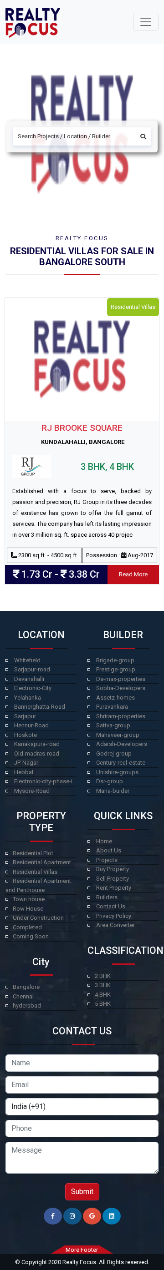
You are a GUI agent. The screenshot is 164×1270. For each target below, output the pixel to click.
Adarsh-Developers (121, 744)
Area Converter (115, 925)
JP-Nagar (26, 762)
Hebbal (23, 772)
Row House (28, 908)
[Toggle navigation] (146, 22)
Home (104, 841)
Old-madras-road (36, 753)
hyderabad (27, 1005)
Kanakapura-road (37, 744)
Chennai (23, 996)
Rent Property (113, 887)
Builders (107, 897)
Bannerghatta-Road (39, 706)
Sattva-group (113, 725)
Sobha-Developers (120, 688)
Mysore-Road (32, 790)
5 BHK (103, 1003)
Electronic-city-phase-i (43, 781)
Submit (82, 1191)
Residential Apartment (42, 862)
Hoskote (25, 734)
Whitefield (27, 660)
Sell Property (112, 878)
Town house (29, 899)
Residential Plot (33, 853)
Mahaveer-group (117, 734)
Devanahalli (29, 678)
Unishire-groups (117, 772)
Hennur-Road (31, 725)
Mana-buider (112, 790)
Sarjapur (25, 716)
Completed (27, 927)
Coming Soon (31, 936)
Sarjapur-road (32, 669)
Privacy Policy (113, 915)
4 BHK (103, 994)
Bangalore (26, 986)
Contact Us (110, 906)
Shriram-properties (120, 716)
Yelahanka (27, 697)
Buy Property (112, 869)
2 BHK (103, 976)
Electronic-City (32, 688)
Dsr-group (109, 781)
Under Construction (38, 917)
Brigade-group (115, 660)
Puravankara (112, 706)
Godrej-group (114, 753)
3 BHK (103, 985)
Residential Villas (35, 871)
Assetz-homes (115, 697)
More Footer (82, 1249)
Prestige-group (115, 669)
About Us (108, 850)
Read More (133, 574)
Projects (107, 860)
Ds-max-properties (120, 678)
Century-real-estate (120, 762)
